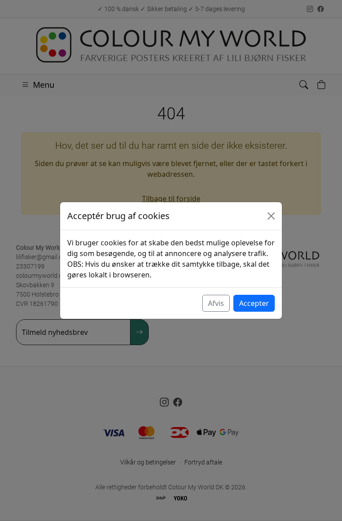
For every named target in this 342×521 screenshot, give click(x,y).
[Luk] (271, 216)
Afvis (216, 303)
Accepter (254, 303)
